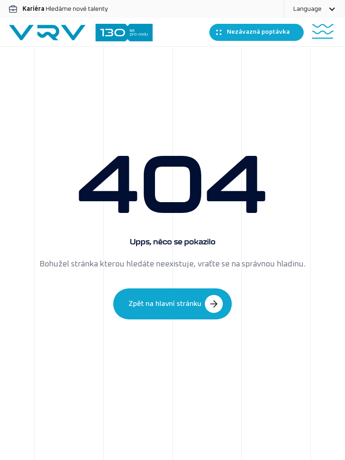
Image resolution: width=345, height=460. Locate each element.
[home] (81, 32)
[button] (314, 9)
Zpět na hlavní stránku (164, 303)
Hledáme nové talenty (65, 9)
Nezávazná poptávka (258, 32)
